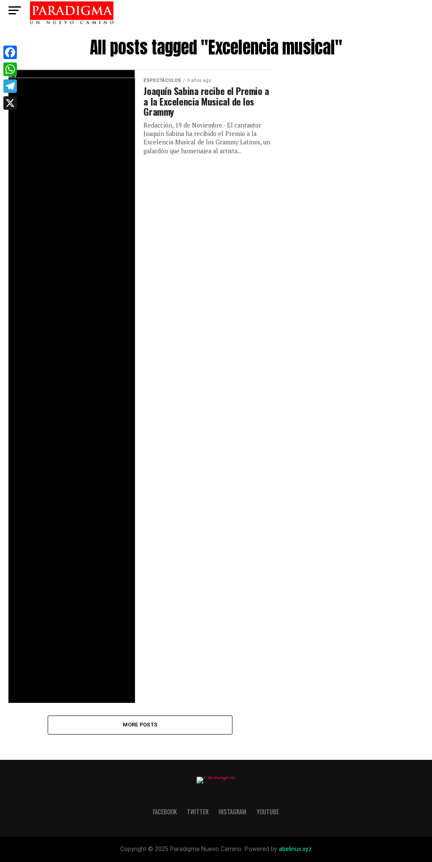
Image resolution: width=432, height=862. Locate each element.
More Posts (140, 724)
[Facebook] (10, 52)
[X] (10, 103)
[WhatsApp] (10, 69)
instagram (232, 811)
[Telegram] (10, 86)
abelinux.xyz (295, 849)
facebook (165, 811)
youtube (267, 811)
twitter (197, 811)
